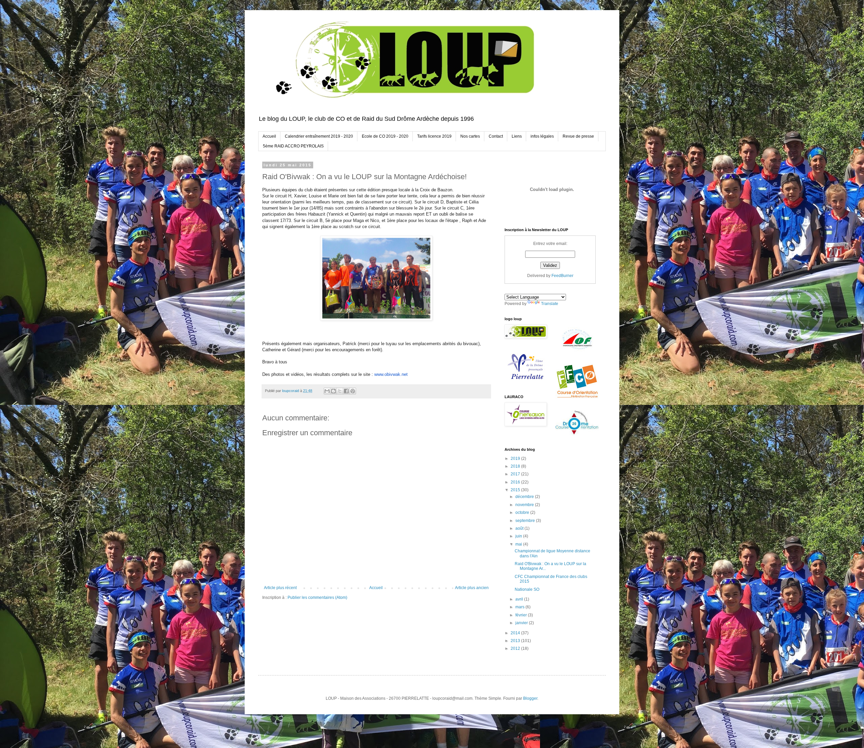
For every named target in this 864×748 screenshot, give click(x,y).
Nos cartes (470, 136)
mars (520, 607)
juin (519, 536)
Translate (549, 303)
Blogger (530, 698)
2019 (516, 458)
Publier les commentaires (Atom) (317, 597)
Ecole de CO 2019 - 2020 (385, 136)
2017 (516, 474)
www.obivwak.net (391, 374)
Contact (496, 136)
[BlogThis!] (333, 391)
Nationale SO (527, 589)
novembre (525, 504)
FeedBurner (562, 275)
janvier (522, 622)
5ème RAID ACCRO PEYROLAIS (293, 146)
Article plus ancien (472, 587)
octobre (522, 512)
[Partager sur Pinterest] (352, 391)
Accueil (269, 136)
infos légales (542, 136)
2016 (516, 482)
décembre (525, 496)
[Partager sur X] (339, 391)
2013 (516, 640)
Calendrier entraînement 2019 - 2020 (319, 136)
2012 (516, 648)
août (519, 528)
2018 (516, 466)
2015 (516, 490)
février (521, 615)
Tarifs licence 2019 (434, 136)
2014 (516, 633)
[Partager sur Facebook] (346, 391)
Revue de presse (578, 136)
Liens (517, 136)
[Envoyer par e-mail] (327, 391)
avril (519, 599)
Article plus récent (280, 587)
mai (519, 544)
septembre (525, 520)
